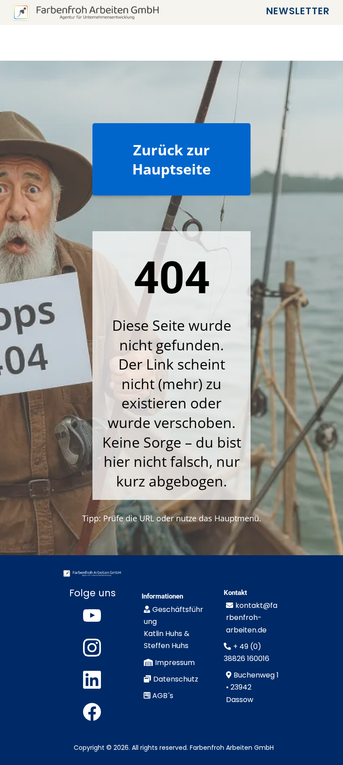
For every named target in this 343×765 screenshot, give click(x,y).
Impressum (175, 662)
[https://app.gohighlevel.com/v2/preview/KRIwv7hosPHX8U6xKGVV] (92, 573)
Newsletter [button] (299, 12)
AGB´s (162, 695)
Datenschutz (175, 679)
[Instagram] (92, 648)
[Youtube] (92, 615)
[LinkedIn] (92, 680)
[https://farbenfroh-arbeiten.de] (85, 12)
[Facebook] (92, 712)
